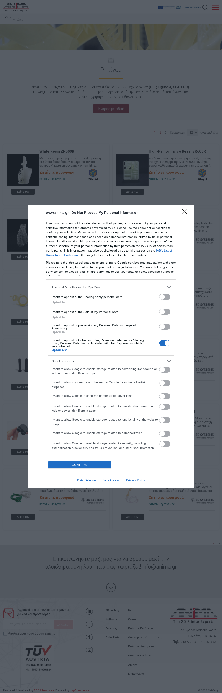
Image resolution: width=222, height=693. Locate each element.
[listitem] (111, 287)
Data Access (111, 480)
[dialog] (111, 346)
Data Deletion (86, 480)
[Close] (186, 213)
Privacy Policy (135, 480)
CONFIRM (80, 465)
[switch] (164, 297)
